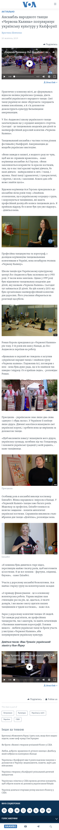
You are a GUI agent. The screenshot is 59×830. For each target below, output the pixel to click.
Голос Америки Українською (21, 659)
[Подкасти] (42, 810)
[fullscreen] (54, 76)
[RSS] (36, 810)
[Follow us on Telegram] (29, 810)
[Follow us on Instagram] (23, 810)
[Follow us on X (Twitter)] (10, 810)
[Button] (50, 44)
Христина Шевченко (12, 33)
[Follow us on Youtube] (17, 810)
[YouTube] (25, 826)
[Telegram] (38, 826)
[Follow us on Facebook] (4, 810)
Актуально (8, 12)
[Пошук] (51, 826)
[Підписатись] (48, 810)
